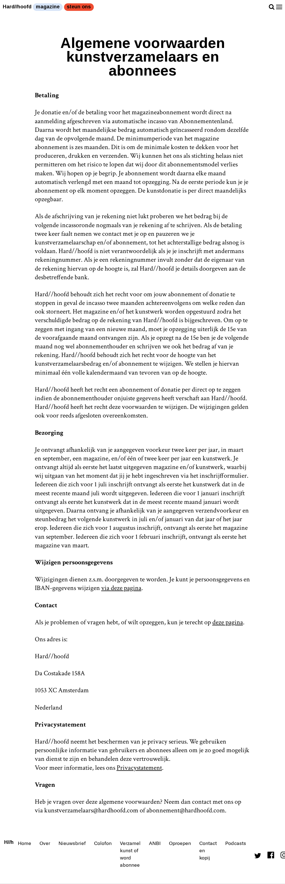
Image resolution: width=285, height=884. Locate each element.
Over (45, 843)
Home (24, 843)
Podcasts (235, 843)
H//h (9, 842)
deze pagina (227, 622)
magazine (48, 6)
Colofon (103, 843)
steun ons (79, 6)
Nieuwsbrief (72, 843)
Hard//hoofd (17, 6)
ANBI (155, 843)
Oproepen (180, 843)
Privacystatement (139, 767)
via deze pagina (121, 588)
